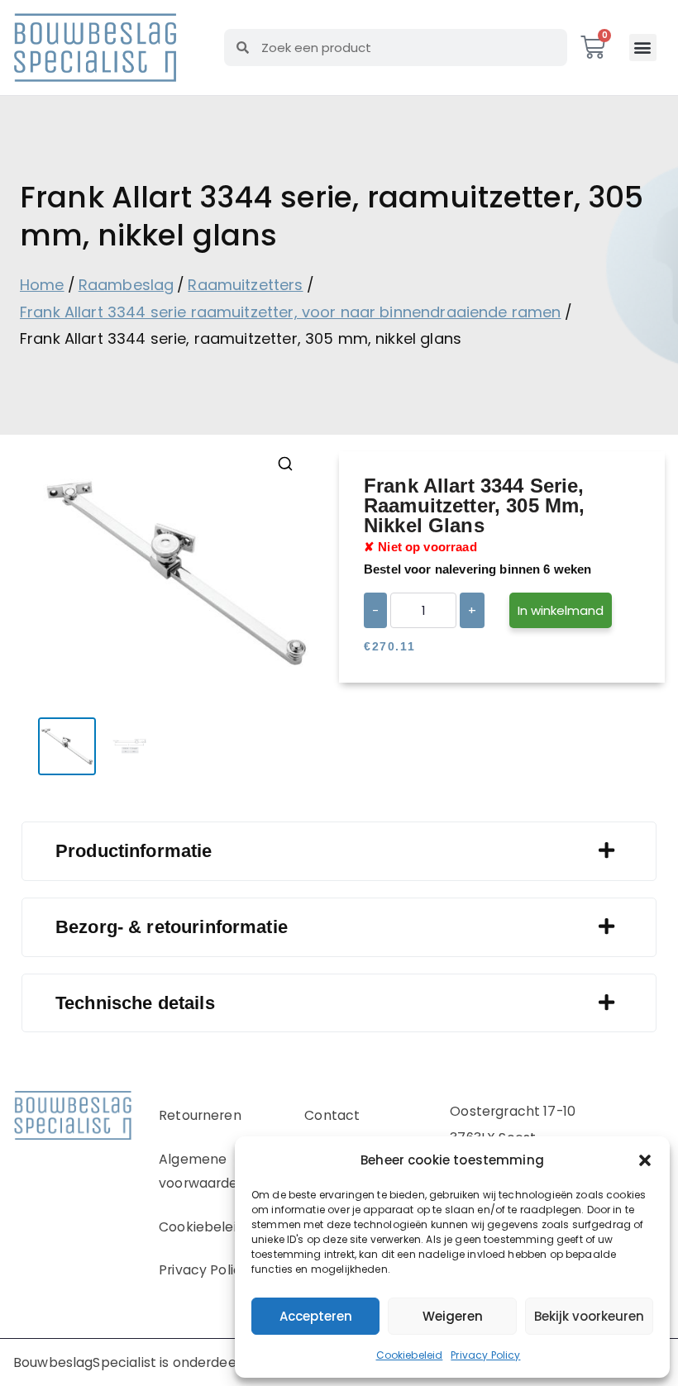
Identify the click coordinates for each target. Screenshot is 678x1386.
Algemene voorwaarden (202, 1171)
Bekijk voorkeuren (589, 1316)
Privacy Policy (485, 1355)
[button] (645, 1160)
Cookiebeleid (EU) (218, 1226)
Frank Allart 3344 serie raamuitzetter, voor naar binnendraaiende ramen (290, 312)
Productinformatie (133, 851)
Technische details (135, 1003)
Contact (332, 1115)
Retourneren (200, 1115)
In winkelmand (561, 610)
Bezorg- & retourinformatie (171, 927)
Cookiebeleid (409, 1355)
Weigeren (453, 1316)
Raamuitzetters (245, 284)
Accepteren (315, 1316)
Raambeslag (126, 284)
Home (42, 284)
